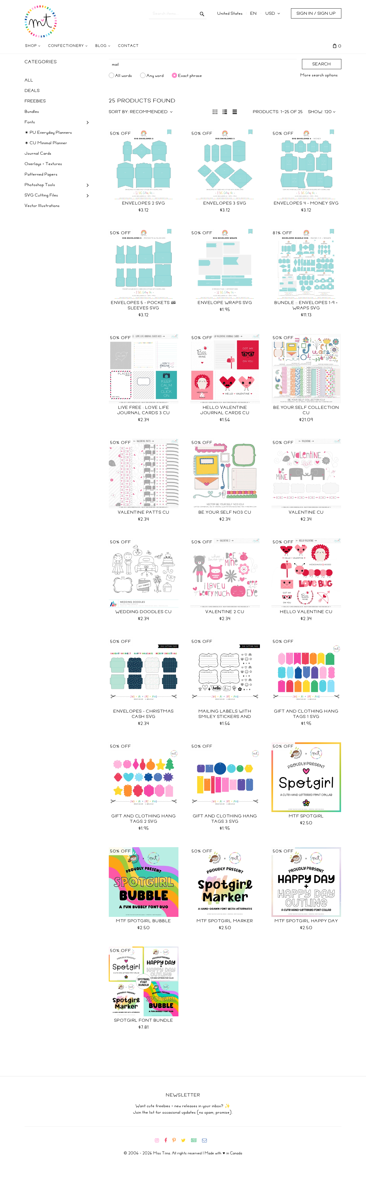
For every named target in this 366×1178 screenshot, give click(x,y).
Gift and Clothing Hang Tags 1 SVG (306, 714)
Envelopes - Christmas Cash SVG (143, 714)
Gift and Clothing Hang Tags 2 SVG (143, 819)
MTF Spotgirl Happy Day (306, 921)
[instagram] (159, 1140)
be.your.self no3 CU (225, 512)
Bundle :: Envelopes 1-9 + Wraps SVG (306, 305)
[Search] (202, 13)
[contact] (206, 1140)
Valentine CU (306, 512)
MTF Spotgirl (306, 816)
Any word (155, 75)
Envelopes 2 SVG (143, 203)
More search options (319, 75)
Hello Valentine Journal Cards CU (224, 410)
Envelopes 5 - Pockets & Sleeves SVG (143, 305)
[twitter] (185, 1140)
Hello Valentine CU (306, 612)
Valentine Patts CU (144, 512)
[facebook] (167, 1140)
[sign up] (196, 1140)
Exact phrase (190, 75)
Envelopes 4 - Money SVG (306, 203)
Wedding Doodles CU (143, 612)
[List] (225, 111)
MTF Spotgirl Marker (225, 921)
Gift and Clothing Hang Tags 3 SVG (225, 819)
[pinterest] (176, 1140)
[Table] (235, 111)
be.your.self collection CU (306, 410)
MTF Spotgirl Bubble (143, 921)
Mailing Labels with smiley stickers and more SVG (225, 716)
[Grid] (215, 111)
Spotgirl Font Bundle (143, 1020)
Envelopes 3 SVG (225, 203)
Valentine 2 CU (225, 612)
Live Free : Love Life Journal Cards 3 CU (143, 410)
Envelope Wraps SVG (225, 302)
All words (123, 75)
